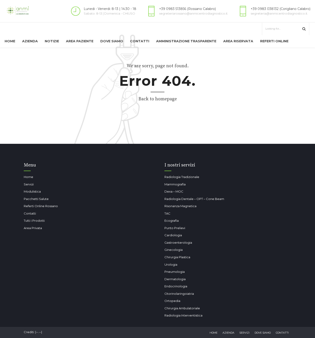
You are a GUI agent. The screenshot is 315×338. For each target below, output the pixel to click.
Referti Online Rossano (41, 206)
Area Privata (33, 228)
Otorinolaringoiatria (179, 293)
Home (10, 41)
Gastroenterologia (178, 242)
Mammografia (175, 184)
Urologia (170, 264)
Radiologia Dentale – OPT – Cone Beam (194, 199)
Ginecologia (173, 250)
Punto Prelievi (174, 228)
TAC (167, 213)
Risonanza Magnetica (180, 206)
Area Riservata (238, 41)
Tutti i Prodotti (34, 220)
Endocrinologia (175, 286)
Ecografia (171, 220)
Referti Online (274, 41)
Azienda (30, 41)
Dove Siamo (111, 41)
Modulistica (32, 191)
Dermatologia (175, 279)
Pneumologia (174, 271)
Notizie (52, 41)
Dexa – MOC (173, 191)
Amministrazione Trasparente (186, 41)
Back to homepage (157, 99)
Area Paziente (79, 41)
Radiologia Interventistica (183, 315)
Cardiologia (173, 235)
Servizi (29, 184)
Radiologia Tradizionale (181, 177)
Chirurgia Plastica (177, 257)
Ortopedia (172, 301)
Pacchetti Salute (36, 199)
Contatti (139, 41)
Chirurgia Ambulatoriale (182, 308)
